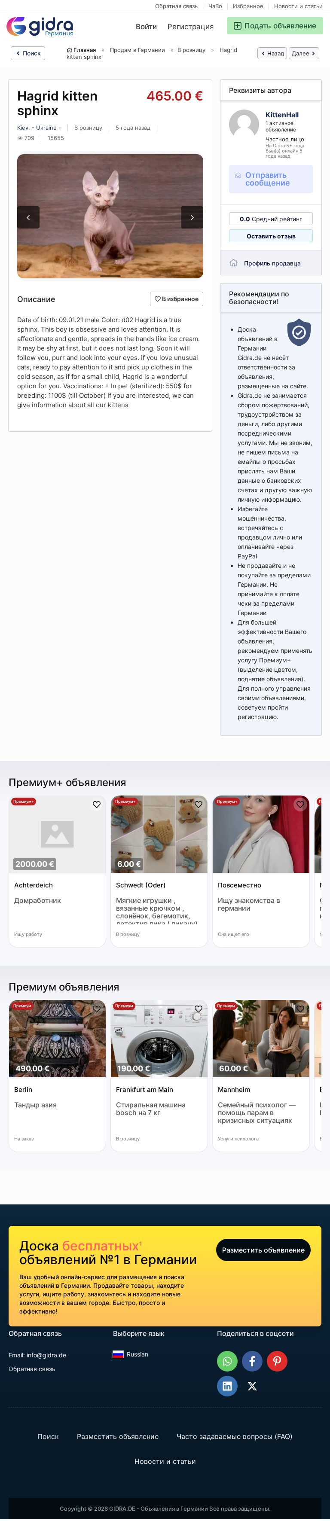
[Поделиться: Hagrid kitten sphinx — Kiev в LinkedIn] (227, 1386)
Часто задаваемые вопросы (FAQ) (235, 1436)
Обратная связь (176, 6)
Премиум (22, 1005)
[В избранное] (97, 804)
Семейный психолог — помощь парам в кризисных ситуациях (257, 1113)
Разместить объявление (263, 1250)
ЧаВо (215, 6)
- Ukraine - (46, 127)
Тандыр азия (35, 1105)
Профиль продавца (272, 263)
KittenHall (282, 114)
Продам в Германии (137, 49)
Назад (275, 53)
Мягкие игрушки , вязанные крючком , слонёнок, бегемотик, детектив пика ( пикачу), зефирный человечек (158, 910)
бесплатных (102, 1245)
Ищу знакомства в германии (249, 904)
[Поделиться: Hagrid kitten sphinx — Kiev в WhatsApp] (227, 1361)
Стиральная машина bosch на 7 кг (151, 1109)
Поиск (31, 53)
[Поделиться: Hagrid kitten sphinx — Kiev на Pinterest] (277, 1361)
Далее (301, 53)
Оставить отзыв (271, 236)
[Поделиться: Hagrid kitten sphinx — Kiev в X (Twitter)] (252, 1386)
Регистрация (191, 26)
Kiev (22, 127)
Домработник (37, 900)
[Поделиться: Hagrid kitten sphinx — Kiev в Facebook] (252, 1361)
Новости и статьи (298, 6)
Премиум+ (23, 801)
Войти (146, 26)
